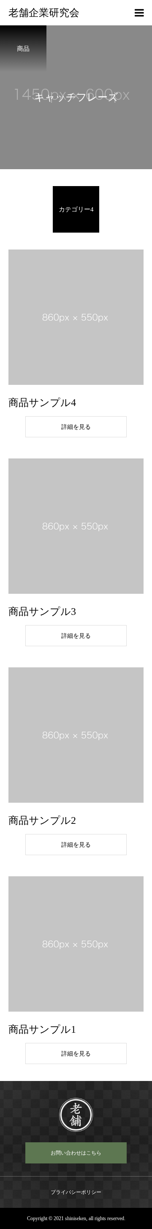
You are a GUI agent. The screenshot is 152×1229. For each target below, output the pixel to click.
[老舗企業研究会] (76, 1115)
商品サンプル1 (42, 1029)
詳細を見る (76, 427)
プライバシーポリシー (76, 1192)
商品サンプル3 (42, 611)
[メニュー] (139, 12)
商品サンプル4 (42, 402)
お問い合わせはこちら (76, 1153)
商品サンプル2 (42, 820)
